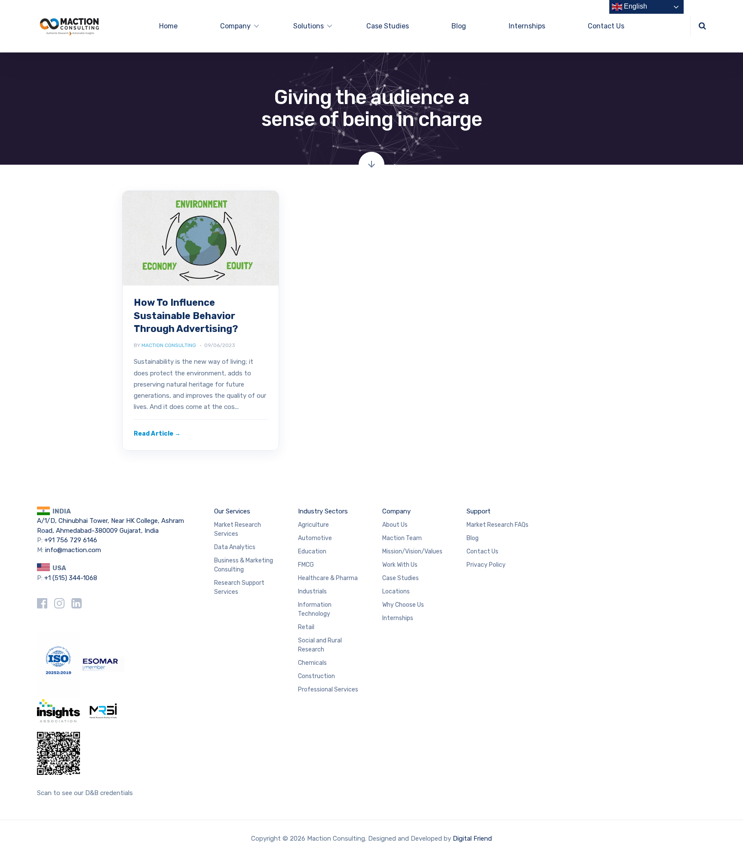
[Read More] (157, 433)
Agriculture (313, 524)
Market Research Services (237, 529)
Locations (396, 591)
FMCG (306, 564)
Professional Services (328, 689)
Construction (316, 676)
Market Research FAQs (497, 524)
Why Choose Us (403, 604)
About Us (395, 524)
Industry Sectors (323, 511)
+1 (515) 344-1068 (70, 578)
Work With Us (400, 564)
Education (312, 551)
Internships (527, 26)
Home (168, 26)
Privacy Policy (486, 564)
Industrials (312, 591)
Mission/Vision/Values (412, 551)
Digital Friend (472, 838)
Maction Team (402, 538)
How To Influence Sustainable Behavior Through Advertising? (186, 316)
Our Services (232, 511)
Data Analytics (234, 547)
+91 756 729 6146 (70, 540)
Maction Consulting (168, 345)
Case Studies (387, 26)
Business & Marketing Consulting (243, 565)
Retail (306, 627)
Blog (458, 26)
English (634, 6)
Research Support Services (239, 587)
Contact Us (606, 26)
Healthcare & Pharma (328, 578)
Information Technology (315, 609)
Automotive (315, 538)
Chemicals (312, 663)
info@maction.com (73, 550)
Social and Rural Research (320, 645)
